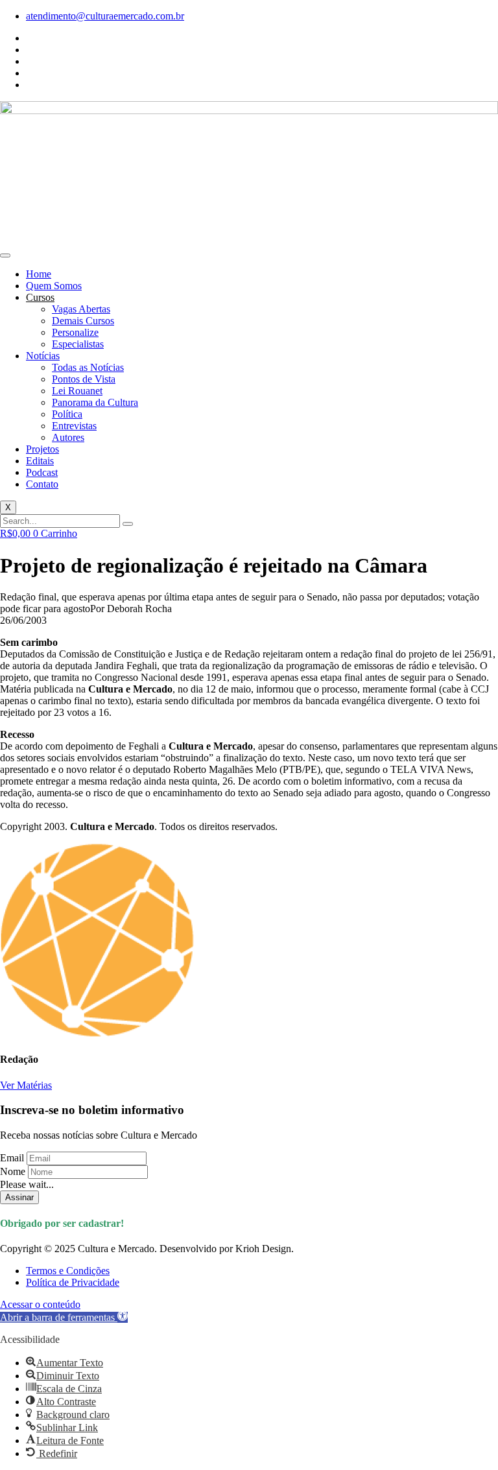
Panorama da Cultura (95, 402)
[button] (64, 1317)
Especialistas (78, 344)
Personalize (75, 332)
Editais (40, 460)
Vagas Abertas (81, 308)
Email (12, 1157)
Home (38, 273)
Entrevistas (74, 425)
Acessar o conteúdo (40, 1304)
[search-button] (128, 524)
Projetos (42, 449)
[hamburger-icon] (5, 255)
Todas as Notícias (88, 367)
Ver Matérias (26, 1085)
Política (67, 414)
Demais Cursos (83, 320)
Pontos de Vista (83, 379)
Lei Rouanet (77, 390)
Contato (42, 484)
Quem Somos (54, 285)
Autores (68, 437)
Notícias (43, 355)
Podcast (42, 472)
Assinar (19, 1197)
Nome (12, 1171)
